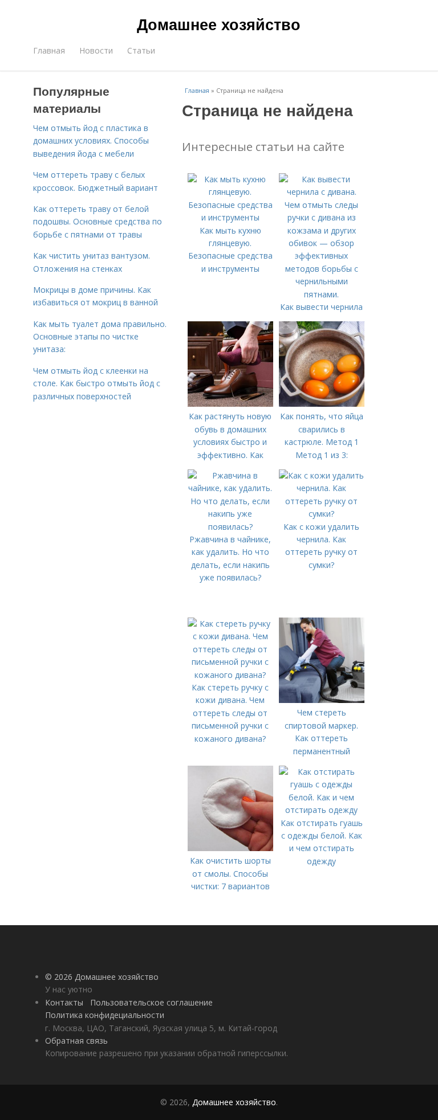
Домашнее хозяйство (219, 24)
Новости (96, 50)
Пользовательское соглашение (151, 1002)
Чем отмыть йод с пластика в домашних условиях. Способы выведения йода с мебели (91, 140)
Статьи (141, 50)
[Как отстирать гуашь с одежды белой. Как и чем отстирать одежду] (321, 809)
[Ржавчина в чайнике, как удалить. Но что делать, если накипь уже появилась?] (230, 526)
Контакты (64, 1002)
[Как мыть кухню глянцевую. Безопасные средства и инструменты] (230, 217)
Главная (49, 50)
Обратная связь (76, 1040)
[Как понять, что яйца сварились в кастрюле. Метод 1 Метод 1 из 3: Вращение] (321, 403)
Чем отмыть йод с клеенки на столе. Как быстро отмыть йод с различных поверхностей (96, 383)
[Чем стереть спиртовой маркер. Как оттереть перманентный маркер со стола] (321, 699)
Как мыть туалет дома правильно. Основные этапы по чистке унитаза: (100, 336)
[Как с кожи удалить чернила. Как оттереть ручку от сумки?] (321, 513)
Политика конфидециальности (104, 1014)
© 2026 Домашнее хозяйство (102, 976)
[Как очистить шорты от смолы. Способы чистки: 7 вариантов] (230, 848)
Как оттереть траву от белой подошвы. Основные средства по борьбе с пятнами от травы (97, 221)
